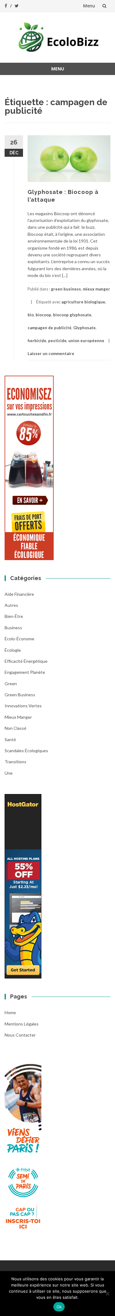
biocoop (43, 314)
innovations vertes (23, 705)
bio (31, 314)
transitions (15, 761)
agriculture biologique (83, 301)
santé (10, 739)
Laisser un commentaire (51, 353)
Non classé (15, 728)
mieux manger (96, 289)
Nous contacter (20, 1034)
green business (66, 289)
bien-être (14, 616)
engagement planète (25, 672)
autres (11, 605)
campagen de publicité (49, 327)
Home (10, 1012)
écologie (13, 650)
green (11, 683)
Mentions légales (22, 1023)
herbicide (37, 340)
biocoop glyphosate (72, 314)
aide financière (19, 594)
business (13, 627)
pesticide (57, 340)
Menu (89, 6)
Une (9, 773)
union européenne (86, 340)
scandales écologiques (26, 750)
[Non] (107, 1293)
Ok (59, 1306)
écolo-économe (19, 638)
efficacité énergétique (26, 661)
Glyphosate (84, 327)
